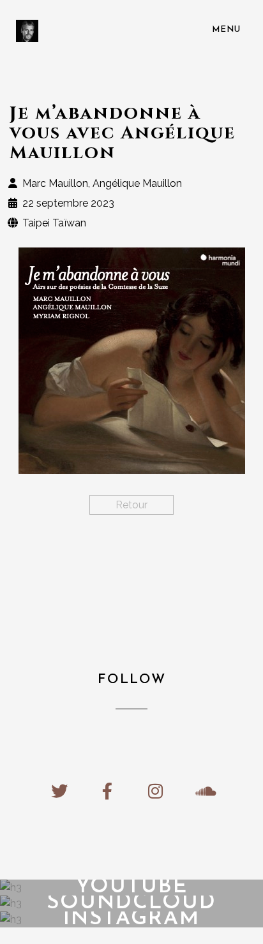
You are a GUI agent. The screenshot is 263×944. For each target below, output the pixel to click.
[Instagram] (155, 791)
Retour (131, 505)
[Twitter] (59, 791)
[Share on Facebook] (98, 553)
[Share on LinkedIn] (143, 553)
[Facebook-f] (107, 791)
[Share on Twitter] (120, 553)
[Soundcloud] (203, 791)
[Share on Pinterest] (165, 553)
